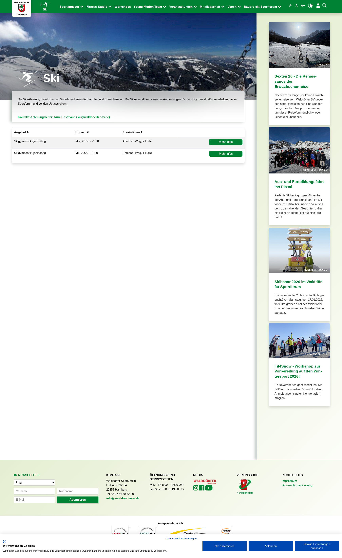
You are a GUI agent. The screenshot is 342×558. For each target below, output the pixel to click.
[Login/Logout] (318, 5)
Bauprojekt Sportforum (261, 6)
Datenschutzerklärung (297, 485)
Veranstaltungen (181, 6)
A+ (303, 5)
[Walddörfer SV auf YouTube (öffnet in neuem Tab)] (209, 489)
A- (290, 5)
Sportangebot (70, 6)
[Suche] (324, 5)
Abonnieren (77, 499)
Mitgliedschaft (210, 6)
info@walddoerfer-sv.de (122, 498)
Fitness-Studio (97, 6)
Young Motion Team (148, 6)
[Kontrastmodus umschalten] (310, 5)
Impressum (289, 480)
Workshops (123, 6)
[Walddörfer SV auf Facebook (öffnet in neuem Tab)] (202, 489)
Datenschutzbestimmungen (181, 538)
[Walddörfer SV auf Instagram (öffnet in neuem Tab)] (196, 489)
